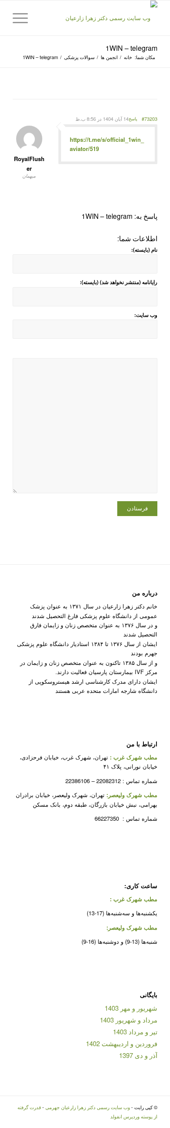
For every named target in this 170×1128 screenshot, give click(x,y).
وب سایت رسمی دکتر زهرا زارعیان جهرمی (87, 1106)
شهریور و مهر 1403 (131, 1007)
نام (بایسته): (144, 249)
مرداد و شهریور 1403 (128, 1019)
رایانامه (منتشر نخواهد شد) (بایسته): (118, 282)
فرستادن (137, 508)
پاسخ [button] (133, 119)
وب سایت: (145, 315)
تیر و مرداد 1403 (135, 1031)
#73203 (149, 118)
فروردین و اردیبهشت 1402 (121, 1043)
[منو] (23, 17)
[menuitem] (43, 17)
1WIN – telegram (131, 48)
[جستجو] (43, 17)
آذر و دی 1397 (138, 1055)
